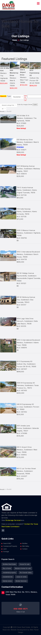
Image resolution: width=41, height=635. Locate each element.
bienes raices (7, 581)
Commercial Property (10, 546)
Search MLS (7, 543)
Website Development (19, 630)
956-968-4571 (20, 609)
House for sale (24, 564)
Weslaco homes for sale (23, 568)
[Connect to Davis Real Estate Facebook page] (2, 530)
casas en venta (21, 577)
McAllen (24, 543)
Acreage (6, 551)
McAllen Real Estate (9, 564)
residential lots (7, 577)
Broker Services (21, 581)
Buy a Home (7, 568)
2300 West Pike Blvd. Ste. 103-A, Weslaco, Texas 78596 (21, 593)
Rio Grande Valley (26, 572)
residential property (9, 572)
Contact (24, 549)
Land (4, 549)
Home (14, 40)
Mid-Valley (25, 546)
